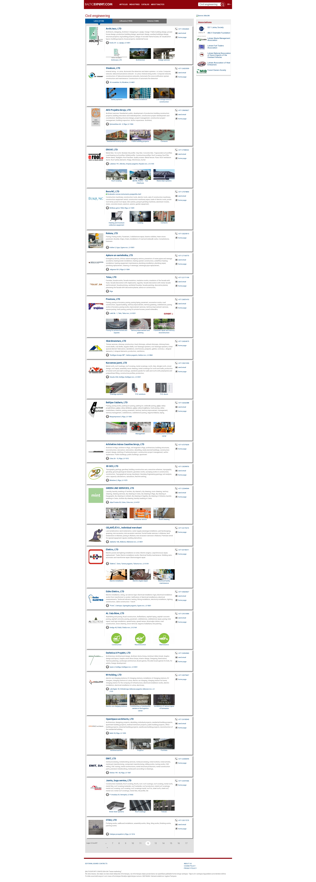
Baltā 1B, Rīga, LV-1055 (118, 733)
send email (182, 33)
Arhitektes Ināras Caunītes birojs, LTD (125, 444)
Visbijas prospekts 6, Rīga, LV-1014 (122, 834)
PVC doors (164, 394)
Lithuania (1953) (125, 21)
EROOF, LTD (112, 149)
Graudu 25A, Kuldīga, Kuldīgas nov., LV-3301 (125, 377)
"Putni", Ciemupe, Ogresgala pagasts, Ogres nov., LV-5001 (130, 606)
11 (140, 843)
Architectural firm (116, 750)
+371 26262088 (183, 403)
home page (182, 37)
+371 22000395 (183, 759)
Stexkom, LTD (113, 68)
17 (186, 843)
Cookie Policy (189, 866)
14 (163, 843)
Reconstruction (140, 645)
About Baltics (157, 4)
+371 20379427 (183, 675)
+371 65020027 (183, 592)
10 (133, 843)
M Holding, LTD (113, 674)
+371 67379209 (183, 445)
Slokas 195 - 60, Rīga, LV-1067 (120, 773)
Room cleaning (164, 519)
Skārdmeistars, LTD (116, 341)
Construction (116, 645)
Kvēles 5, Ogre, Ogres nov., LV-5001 (122, 247)
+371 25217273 (183, 820)
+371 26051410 (183, 299)
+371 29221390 (183, 363)
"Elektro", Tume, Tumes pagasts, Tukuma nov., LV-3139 (129, 564)
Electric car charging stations (116, 706)
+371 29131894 (183, 614)
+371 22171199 (183, 277)
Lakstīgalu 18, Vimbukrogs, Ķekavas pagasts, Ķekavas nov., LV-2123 (132, 690)
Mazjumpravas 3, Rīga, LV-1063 (121, 417)
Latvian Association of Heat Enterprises (218, 64)
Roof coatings (140, 812)
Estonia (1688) (153, 21)
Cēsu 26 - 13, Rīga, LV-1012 (119, 458)
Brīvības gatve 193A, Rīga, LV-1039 (122, 208)
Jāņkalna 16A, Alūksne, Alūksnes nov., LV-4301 (126, 542)
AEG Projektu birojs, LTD (118, 110)
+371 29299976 (183, 466)
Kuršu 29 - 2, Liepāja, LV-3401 (120, 43)
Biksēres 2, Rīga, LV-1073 (118, 480)
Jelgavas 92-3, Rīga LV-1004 (119, 269)
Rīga (111, 291)
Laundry (116, 519)
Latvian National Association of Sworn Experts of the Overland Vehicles (219, 55)
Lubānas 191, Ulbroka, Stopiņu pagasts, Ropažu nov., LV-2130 (132, 164)
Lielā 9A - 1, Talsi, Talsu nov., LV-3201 (123, 313)
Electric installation (140, 99)
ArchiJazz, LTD (113, 28)
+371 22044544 (183, 488)
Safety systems (116, 99)
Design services (164, 60)
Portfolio (164, 750)
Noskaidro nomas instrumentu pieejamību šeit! (124, 194)
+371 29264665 (183, 29)
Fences (164, 812)
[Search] (222, 4)
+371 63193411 (183, 550)
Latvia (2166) (99, 21)
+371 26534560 (183, 653)
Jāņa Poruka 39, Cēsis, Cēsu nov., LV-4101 (125, 502)
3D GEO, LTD (112, 466)
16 (179, 843)
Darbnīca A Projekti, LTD (118, 652)
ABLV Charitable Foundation (218, 33)
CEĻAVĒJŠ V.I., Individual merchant (124, 527)
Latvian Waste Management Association (218, 39)
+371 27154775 (183, 256)
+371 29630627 (183, 110)
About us (188, 863)
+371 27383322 (183, 150)
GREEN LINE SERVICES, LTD (120, 488)
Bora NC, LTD (112, 191)
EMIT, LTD (111, 758)
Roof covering (116, 181)
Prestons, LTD (113, 299)
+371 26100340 (183, 719)
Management (140, 434)
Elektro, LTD (112, 549)
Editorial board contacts (96, 863)
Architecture (140, 60)
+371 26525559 (183, 68)
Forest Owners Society (216, 70)
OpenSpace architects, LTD (120, 719)
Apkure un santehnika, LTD (119, 255)
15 (171, 843)
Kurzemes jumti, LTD (116, 362)
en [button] (228, 4)
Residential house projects (116, 141)
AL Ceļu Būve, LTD (115, 613)
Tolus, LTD (111, 277)
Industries (134, 4)
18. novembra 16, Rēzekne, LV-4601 (122, 82)
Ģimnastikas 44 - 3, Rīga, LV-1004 (121, 124)
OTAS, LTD (111, 820)
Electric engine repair (140, 581)
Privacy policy (190, 868)
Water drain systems (164, 181)
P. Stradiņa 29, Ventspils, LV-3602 (121, 795)
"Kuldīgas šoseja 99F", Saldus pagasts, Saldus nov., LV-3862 (131, 355)
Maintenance (164, 645)
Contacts (164, 141)
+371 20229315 (183, 234)
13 (156, 843)
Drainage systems (116, 394)
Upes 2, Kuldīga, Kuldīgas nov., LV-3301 (124, 667)
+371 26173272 (183, 528)
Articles (123, 4)
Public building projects (140, 141)
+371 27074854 (183, 192)
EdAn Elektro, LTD (115, 591)
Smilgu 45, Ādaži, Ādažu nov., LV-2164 (123, 627)
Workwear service (140, 519)
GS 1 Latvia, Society (215, 27)
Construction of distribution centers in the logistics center (140, 708)
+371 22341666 (183, 781)
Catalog (145, 4)
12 (148, 843)
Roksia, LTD (112, 233)
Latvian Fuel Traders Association (215, 47)
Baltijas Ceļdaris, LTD (117, 402)
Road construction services (116, 434)
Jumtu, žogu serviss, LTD (118, 780)
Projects (140, 750)
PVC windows (140, 394)
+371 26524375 (183, 341)
